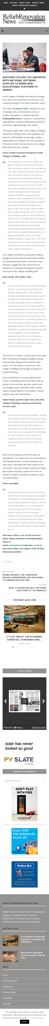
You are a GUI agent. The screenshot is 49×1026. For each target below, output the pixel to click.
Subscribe (7, 1003)
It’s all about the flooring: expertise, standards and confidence (33, 939)
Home (5, 975)
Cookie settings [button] (37, 1017)
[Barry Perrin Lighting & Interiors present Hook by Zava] (10, 956)
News (6, 3)
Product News (38, 3)
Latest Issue (8, 986)
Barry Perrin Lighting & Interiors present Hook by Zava (33, 955)
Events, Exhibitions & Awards (24, 5)
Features (13, 3)
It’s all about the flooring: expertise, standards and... (25, 638)
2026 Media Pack (10, 981)
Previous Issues (9, 992)
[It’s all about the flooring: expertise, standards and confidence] (24, 619)
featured (7, 562)
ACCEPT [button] (25, 1021)
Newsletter (7, 998)
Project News (24, 3)
